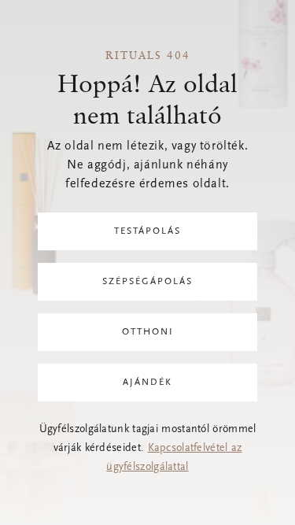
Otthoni (148, 332)
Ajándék (147, 382)
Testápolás (147, 231)
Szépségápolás (147, 282)
